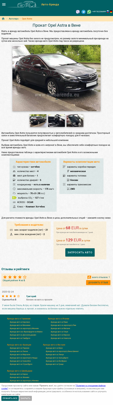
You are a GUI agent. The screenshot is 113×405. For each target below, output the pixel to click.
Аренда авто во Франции (19, 345)
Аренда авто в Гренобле (20, 361)
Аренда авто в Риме (59, 322)
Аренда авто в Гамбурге (20, 338)
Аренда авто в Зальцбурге (57, 358)
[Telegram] (83, 12)
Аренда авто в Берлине (20, 322)
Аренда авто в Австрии (54, 345)
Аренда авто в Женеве (19, 377)
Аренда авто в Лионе (19, 351)
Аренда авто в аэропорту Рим (63, 325)
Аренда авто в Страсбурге (21, 364)
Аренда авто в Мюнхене (20, 325)
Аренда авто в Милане (60, 328)
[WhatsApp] (89, 12)
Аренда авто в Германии (18, 318)
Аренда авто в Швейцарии (19, 371)
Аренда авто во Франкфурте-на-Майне (26, 332)
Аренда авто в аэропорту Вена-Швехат (62, 351)
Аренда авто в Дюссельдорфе (23, 335)
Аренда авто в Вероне (60, 335)
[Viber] (77, 12)
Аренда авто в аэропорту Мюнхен (24, 328)
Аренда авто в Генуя (59, 332)
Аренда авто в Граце (54, 364)
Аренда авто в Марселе (20, 354)
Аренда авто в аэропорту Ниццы (23, 358)
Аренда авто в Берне (19, 374)
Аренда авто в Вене (54, 348)
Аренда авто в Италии (58, 318)
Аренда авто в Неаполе (61, 338)
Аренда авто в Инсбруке (56, 361)
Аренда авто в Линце (55, 354)
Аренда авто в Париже (19, 348)
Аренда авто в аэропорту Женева (24, 381)
